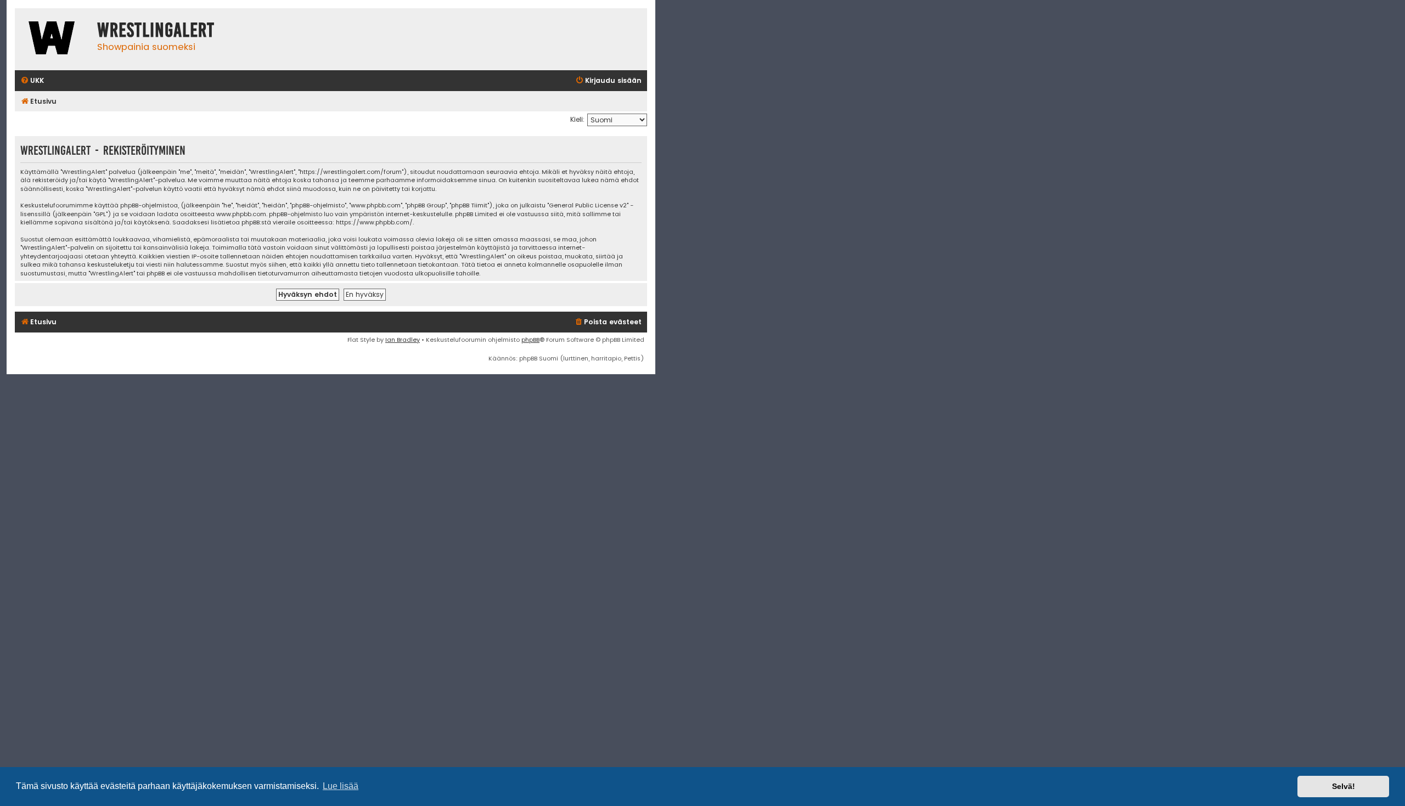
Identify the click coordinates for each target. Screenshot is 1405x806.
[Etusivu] (53, 39)
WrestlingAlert (156, 30)
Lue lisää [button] (340, 786)
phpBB (530, 339)
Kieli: (577, 119)
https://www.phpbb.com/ (374, 222)
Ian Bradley (402, 339)
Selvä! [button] (1343, 786)
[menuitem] (32, 81)
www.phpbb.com (241, 214)
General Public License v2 (588, 205)
